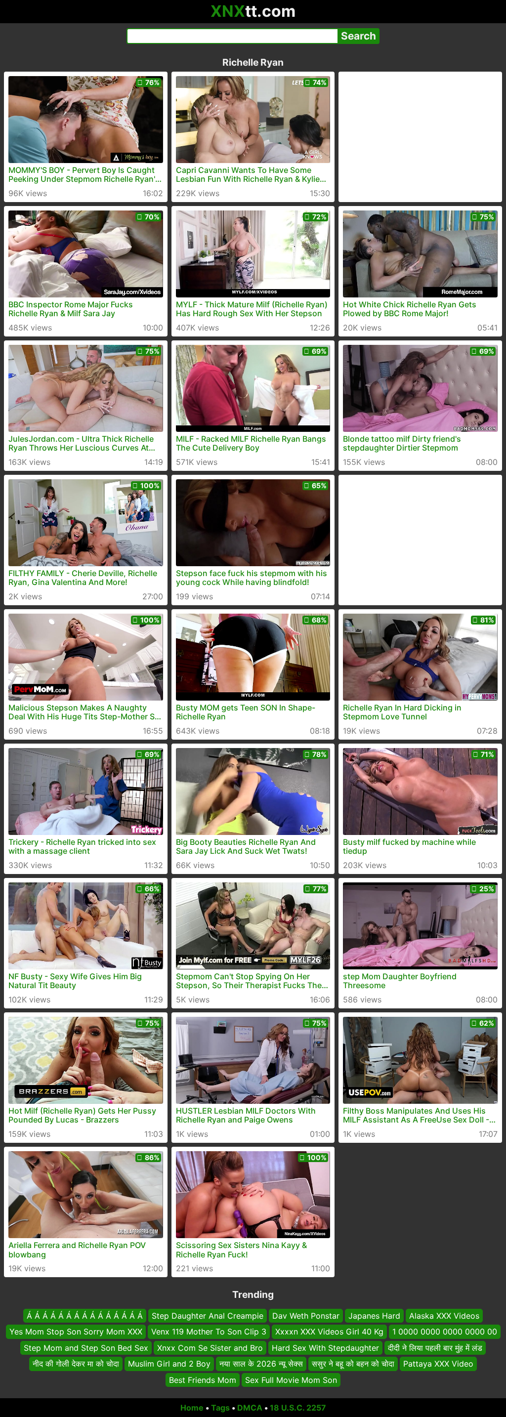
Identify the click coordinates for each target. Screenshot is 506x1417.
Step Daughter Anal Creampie (207, 1316)
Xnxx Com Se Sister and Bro (210, 1348)
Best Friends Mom (202, 1380)
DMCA (249, 1407)
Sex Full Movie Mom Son (291, 1380)
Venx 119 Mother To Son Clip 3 (208, 1332)
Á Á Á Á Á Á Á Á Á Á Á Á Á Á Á (85, 1316)
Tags (220, 1407)
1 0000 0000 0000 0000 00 (444, 1332)
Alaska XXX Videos (444, 1316)
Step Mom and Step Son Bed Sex (86, 1348)
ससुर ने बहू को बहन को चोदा (353, 1364)
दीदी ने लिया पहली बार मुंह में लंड (435, 1348)
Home (192, 1407)
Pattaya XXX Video (438, 1364)
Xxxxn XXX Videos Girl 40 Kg (329, 1332)
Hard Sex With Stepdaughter (325, 1348)
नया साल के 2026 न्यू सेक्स (261, 1364)
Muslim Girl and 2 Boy (169, 1364)
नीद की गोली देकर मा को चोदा (76, 1364)
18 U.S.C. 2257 (298, 1407)
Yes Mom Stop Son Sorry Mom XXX (75, 1332)
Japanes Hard (374, 1316)
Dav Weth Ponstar (305, 1316)
